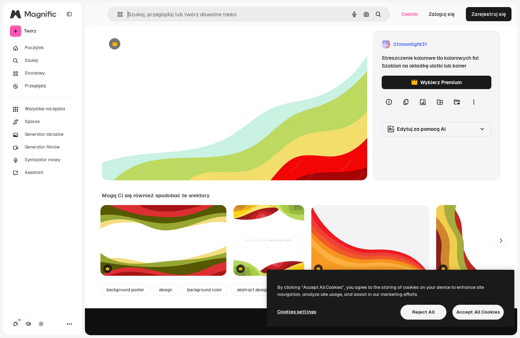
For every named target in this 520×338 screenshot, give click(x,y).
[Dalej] (501, 240)
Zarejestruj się (489, 14)
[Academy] (28, 324)
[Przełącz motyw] (41, 324)
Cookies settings (296, 312)
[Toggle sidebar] (69, 14)
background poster (125, 290)
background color (204, 290)
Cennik (409, 14)
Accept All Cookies (478, 312)
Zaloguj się (442, 14)
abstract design (252, 290)
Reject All (423, 312)
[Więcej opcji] (474, 102)
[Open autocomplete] (117, 14)
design (165, 290)
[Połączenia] (15, 324)
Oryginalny (150, 44)
